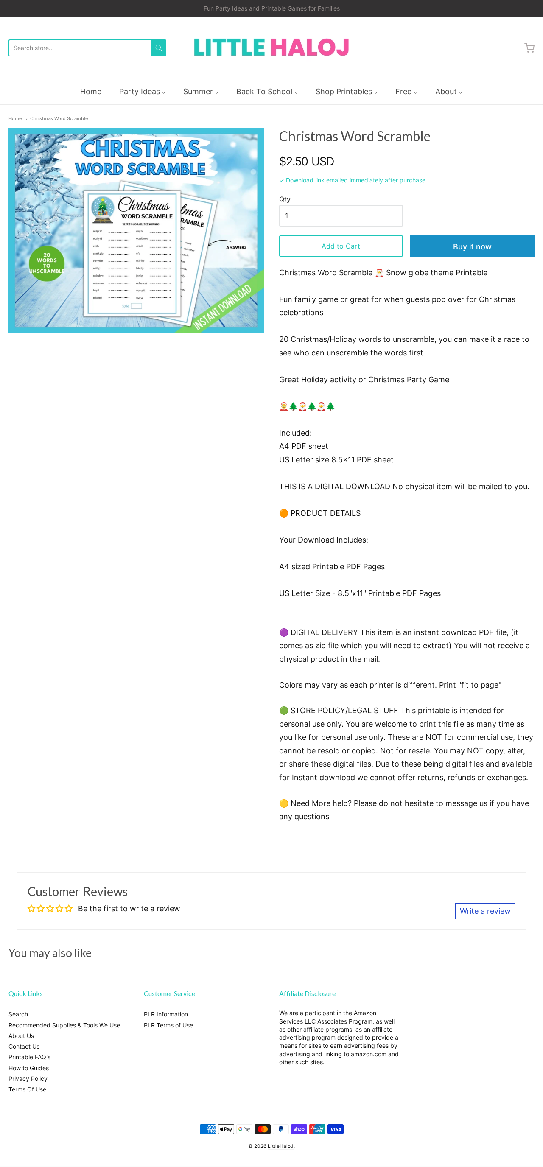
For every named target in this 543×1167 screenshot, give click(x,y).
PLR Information (166, 1014)
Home (15, 118)
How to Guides (28, 1068)
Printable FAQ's (29, 1057)
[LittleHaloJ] (271, 47)
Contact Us (23, 1046)
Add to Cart (341, 246)
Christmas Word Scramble (59, 118)
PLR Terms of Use (168, 1025)
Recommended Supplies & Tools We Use (64, 1025)
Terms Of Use (27, 1089)
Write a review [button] (485, 911)
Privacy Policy (28, 1078)
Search (18, 1014)
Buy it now (472, 246)
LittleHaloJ (281, 1146)
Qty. (285, 199)
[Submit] (158, 47)
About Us (21, 1035)
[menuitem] (90, 91)
